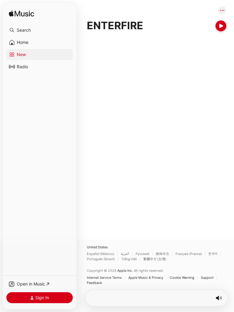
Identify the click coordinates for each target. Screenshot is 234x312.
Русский (142, 254)
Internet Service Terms (104, 277)
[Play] (220, 25)
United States (97, 247)
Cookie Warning (182, 277)
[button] (40, 30)
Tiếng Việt (129, 259)
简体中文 (162, 254)
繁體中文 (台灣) (154, 259)
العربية (125, 254)
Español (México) (100, 254)
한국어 (213, 254)
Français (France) (189, 254)
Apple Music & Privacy (145, 277)
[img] (21, 13)
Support (207, 277)
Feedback (94, 283)
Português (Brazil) (101, 259)
